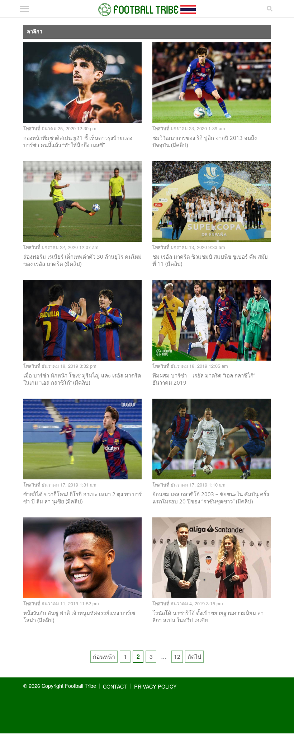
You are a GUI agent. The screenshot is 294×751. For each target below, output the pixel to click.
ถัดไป (194, 656)
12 (177, 656)
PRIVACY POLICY (155, 686)
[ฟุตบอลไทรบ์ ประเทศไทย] (147, 10)
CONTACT (115, 686)
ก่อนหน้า (104, 656)
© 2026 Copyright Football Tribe (59, 685)
